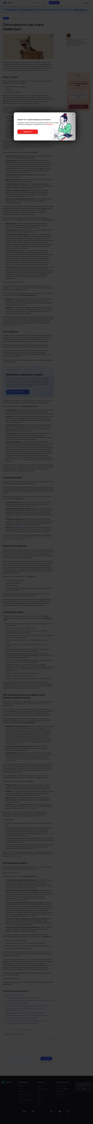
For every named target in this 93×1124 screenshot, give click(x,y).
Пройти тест (28, 132)
